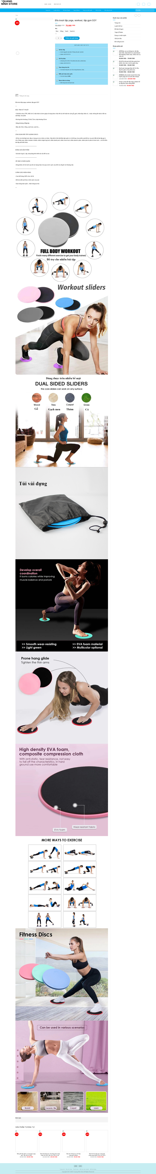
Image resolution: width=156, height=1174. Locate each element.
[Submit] (153, 10)
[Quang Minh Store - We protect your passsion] (20, 4)
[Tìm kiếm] (143, 4)
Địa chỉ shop (69, 1169)
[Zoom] (17, 53)
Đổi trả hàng (93, 1169)
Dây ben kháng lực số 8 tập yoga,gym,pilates (73, 1154)
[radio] (57, 31)
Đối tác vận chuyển (84, 1169)
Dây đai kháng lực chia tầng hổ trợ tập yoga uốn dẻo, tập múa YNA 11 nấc (50, 1154)
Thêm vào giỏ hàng (71, 38)
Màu (56, 28)
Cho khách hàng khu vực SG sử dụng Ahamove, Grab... (72, 69)
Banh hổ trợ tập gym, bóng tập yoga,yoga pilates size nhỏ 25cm (97, 1154)
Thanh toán (76, 1169)
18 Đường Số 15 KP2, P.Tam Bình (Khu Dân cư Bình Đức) (73, 60)
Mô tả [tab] (16, 95)
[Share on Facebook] (56, 86)
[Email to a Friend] (59, 86)
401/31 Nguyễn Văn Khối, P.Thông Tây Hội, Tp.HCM (71, 52)
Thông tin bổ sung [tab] (24, 95)
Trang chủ (62, 1169)
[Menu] (154, 4)
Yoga (16, 15)
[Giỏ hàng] (138, 4)
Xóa (56, 33)
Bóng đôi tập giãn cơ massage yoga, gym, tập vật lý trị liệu (26, 1154)
